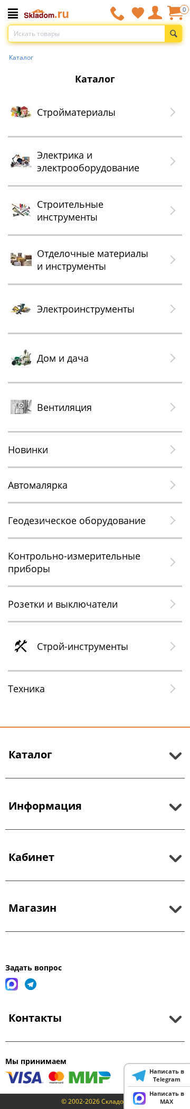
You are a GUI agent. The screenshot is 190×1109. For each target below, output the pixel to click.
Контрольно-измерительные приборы (74, 562)
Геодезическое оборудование (77, 520)
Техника (26, 688)
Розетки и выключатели (63, 604)
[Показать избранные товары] (137, 12)
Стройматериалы (76, 112)
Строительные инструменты (70, 210)
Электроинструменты (86, 309)
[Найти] (173, 33)
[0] (174, 16)
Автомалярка (38, 485)
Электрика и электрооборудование (88, 161)
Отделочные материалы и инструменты (92, 259)
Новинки (28, 449)
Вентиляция (64, 407)
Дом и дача (63, 358)
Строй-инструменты (82, 646)
